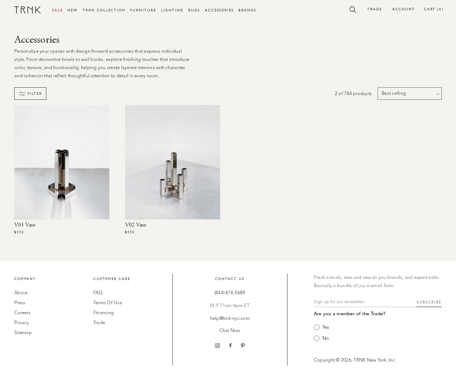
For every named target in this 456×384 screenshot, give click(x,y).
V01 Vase (25, 225)
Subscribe (429, 302)
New (72, 10)
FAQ (98, 293)
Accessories (219, 10)
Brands (247, 10)
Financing (103, 313)
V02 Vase (135, 225)
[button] (352, 9)
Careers (22, 313)
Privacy (21, 323)
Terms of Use (107, 303)
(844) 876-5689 (229, 293)
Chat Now (229, 330)
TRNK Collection (104, 10)
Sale (57, 10)
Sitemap (23, 333)
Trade (374, 9)
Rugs (194, 10)
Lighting (172, 10)
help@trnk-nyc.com (230, 318)
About (20, 293)
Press (19, 303)
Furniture (143, 10)
